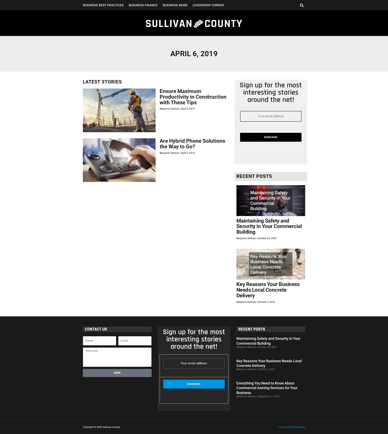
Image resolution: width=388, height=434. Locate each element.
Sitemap (300, 427)
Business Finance (143, 5)
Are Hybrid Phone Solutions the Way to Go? (192, 144)
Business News (175, 5)
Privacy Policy (286, 427)
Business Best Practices (103, 5)
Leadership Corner (208, 5)
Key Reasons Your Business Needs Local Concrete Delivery (268, 289)
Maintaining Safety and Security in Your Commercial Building (269, 226)
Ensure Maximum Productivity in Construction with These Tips (193, 96)
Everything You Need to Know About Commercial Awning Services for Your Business (266, 388)
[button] (301, 5)
